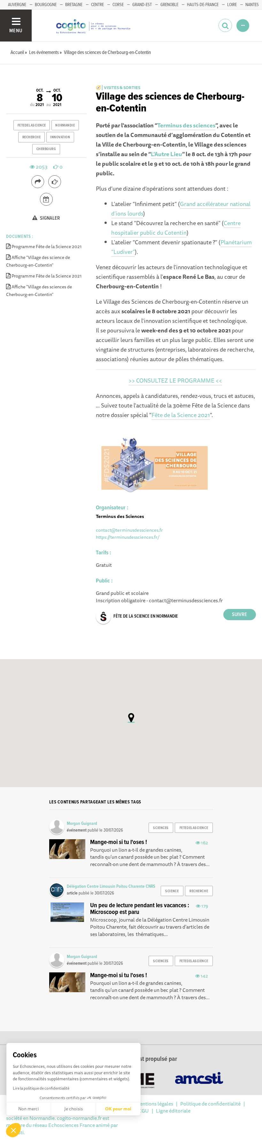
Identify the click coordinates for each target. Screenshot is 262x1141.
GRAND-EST (142, 5)
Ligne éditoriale (173, 1111)
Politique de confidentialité (210, 1103)
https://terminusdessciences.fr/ (127, 537)
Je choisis (73, 1108)
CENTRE (97, 5)
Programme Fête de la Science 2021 (46, 246)
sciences (160, 828)
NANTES (252, 5)
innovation (60, 137)
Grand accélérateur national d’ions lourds (180, 208)
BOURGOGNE (46, 5)
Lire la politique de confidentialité (41, 1088)
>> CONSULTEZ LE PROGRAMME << (175, 380)
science (172, 891)
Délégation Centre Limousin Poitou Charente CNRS (111, 886)
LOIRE (232, 5)
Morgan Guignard (82, 823)
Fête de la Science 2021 (180, 414)
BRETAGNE (73, 5)
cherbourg (46, 149)
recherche (31, 137)
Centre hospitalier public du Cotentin (176, 227)
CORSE (118, 5)
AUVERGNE (17, 5)
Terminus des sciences (186, 125)
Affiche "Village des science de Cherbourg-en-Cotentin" (38, 261)
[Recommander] (54, 181)
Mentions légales (154, 1103)
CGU (143, 1111)
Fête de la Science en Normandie (145, 616)
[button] (13, 1130)
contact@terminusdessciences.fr (129, 530)
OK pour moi (118, 1108)
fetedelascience (32, 125)
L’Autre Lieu (166, 153)
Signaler (49, 218)
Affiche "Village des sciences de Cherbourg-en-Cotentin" (39, 290)
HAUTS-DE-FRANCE (203, 5)
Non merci (28, 1108)
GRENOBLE (169, 5)
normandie (65, 125)
